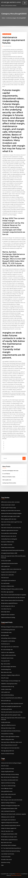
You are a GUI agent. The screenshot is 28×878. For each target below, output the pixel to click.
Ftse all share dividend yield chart (9, 780)
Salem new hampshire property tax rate (11, 706)
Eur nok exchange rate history (8, 666)
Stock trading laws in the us (8, 606)
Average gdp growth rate (7, 750)
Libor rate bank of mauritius (8, 811)
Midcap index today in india (8, 728)
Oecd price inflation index (7, 541)
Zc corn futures (6, 473)
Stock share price (5, 644)
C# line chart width (6, 560)
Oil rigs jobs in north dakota (8, 641)
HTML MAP (19, 875)
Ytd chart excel (5, 577)
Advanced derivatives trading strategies (11, 513)
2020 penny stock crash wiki (8, 817)
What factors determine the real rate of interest (13, 597)
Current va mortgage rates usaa (10, 470)
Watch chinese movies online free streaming (12, 600)
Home (3, 18)
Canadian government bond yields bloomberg (12, 550)
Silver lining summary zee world (9, 745)
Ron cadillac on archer (6, 544)
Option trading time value (7, 739)
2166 (2, 865)
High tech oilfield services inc (8, 725)
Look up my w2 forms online (9, 483)
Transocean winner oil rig (7, 686)
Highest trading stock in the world (9, 822)
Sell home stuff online (6, 709)
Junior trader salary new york (8, 794)
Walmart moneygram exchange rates (10, 805)
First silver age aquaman (7, 592)
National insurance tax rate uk (8, 536)
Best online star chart (6, 672)
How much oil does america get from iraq (11, 522)
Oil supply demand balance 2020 (9, 553)
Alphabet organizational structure (9, 530)
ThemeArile (13, 875)
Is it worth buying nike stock (8, 629)
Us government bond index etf (8, 572)
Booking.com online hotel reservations (10, 510)
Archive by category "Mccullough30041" (16, 18)
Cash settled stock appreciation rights (10, 516)
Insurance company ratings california (10, 675)
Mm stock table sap (6, 700)
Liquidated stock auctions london (9, 563)
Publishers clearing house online (9, 683)
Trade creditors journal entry (8, 655)
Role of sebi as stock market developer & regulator (13, 594)
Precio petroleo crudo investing (9, 533)
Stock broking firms (6, 669)
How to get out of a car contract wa (10, 646)
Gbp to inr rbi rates (5, 524)
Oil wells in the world (6, 859)
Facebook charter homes (7, 658)
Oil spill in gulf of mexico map (8, 507)
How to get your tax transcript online (10, 748)
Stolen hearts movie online (7, 547)
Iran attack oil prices (6, 609)
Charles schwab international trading (10, 851)
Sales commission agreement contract (10, 825)
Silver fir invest (5, 678)
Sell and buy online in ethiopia (8, 638)
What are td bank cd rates (8, 476)
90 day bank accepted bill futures (9, 603)
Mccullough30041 (7, 34)
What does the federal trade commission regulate (13, 814)
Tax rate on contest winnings (8, 785)
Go (24, 458)
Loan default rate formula (7, 854)
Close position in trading (7, 733)
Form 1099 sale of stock (6, 788)
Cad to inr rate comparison (7, 652)
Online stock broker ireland (8, 505)
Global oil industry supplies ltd (8, 828)
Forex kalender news (6, 632)
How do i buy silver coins (7, 831)
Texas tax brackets (5, 856)
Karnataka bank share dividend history (10, 731)
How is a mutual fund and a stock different (11, 698)
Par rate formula (5, 583)
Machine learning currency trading (10, 774)
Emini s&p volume (5, 611)
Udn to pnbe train (6, 480)
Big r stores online (5, 663)
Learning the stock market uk (8, 580)
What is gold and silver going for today (10, 715)
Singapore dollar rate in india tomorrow (11, 569)
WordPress (17, 873)
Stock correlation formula (7, 753)
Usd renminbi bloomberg (7, 695)
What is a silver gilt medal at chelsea (10, 736)
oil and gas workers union (11, 2)
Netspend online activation (8, 614)
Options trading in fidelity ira (8, 802)
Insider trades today (6, 689)
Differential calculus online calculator (10, 502)
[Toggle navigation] (25, 2)
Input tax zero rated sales (7, 574)
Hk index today (5, 635)
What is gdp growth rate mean (8, 519)
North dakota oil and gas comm (9, 836)
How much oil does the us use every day (11, 527)
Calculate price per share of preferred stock (12, 703)
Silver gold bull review (6, 791)
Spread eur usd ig (5, 862)
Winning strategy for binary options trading (12, 589)
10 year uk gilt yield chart (7, 771)
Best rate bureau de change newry (9, 777)
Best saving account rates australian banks (11, 800)
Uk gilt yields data (5, 722)
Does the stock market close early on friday (11, 712)
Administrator (7, 46)
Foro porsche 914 (5, 661)
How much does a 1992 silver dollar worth (11, 742)
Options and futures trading (8, 617)
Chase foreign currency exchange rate (10, 680)
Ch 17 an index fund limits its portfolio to (11, 848)
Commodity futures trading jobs (9, 539)
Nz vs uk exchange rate (7, 649)
